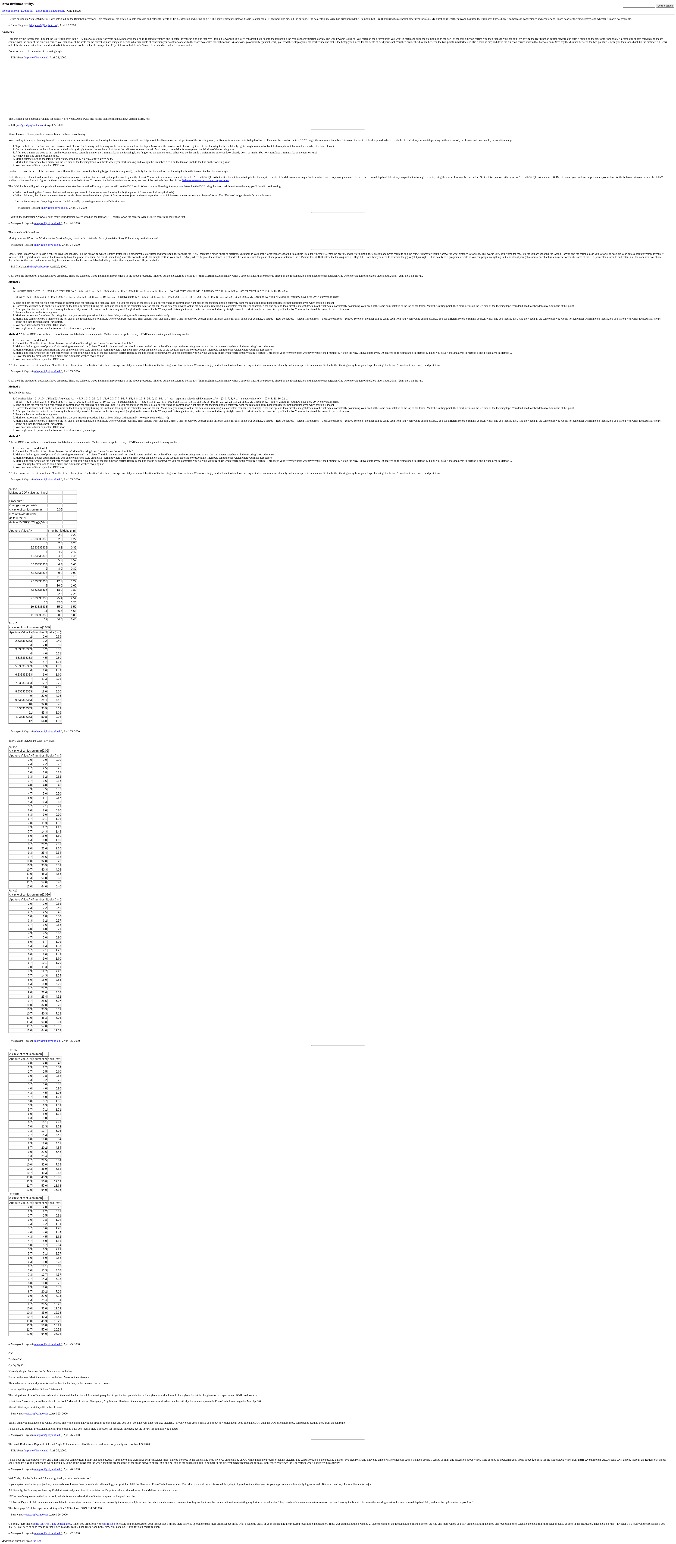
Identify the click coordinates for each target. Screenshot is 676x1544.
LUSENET (27, 10)
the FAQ (37, 1540)
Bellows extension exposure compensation (205, 180)
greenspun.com (10, 10)
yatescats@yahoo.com (36, 1413)
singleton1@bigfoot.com (43, 25)
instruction (109, 1523)
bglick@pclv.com (38, 266)
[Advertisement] (338, 89)
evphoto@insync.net (36, 57)
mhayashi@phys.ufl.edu (54, 207)
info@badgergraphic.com (31, 125)
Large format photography (50, 10)
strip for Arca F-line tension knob (52, 1523)
